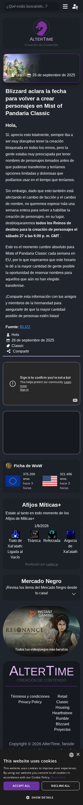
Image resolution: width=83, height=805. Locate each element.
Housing (62, 707)
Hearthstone (62, 713)
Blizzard (62, 724)
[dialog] (41, 777)
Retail (62, 696)
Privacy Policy (30, 702)
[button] (41, 797)
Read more (58, 777)
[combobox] (71, 755)
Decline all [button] (60, 786)
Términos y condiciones (30, 696)
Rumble (62, 718)
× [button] (78, 754)
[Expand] (73, 594)
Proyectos (62, 729)
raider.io (52, 564)
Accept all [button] (21, 786)
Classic (62, 702)
